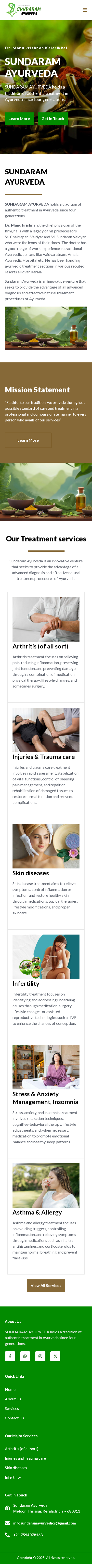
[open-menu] (83, 10)
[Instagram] (40, 1356)
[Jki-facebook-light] (10, 1356)
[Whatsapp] (25, 1356)
